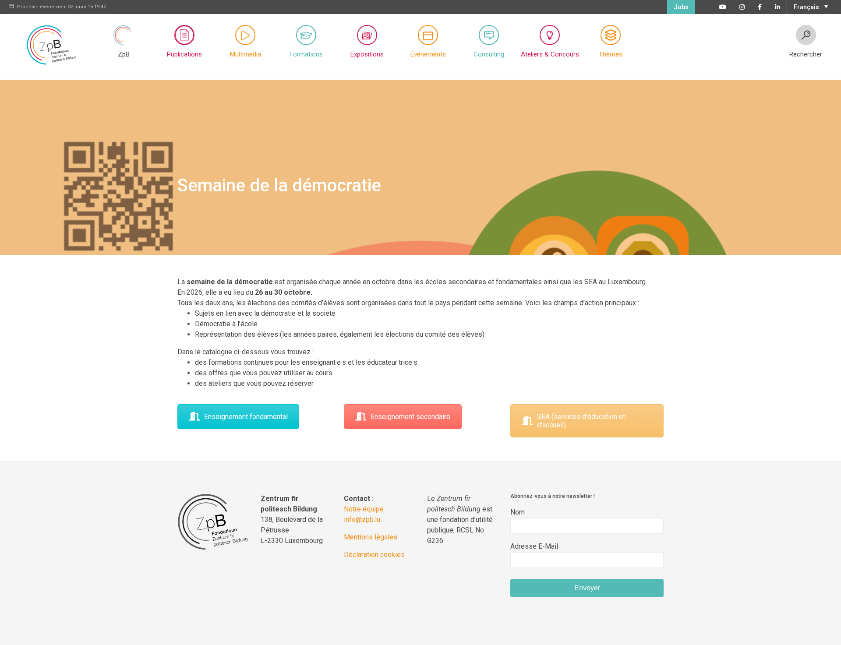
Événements (428, 54)
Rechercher (805, 54)
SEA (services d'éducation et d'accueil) (581, 420)
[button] (809, 6)
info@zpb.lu (362, 519)
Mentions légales (370, 537)
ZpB (124, 54)
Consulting (489, 54)
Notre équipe (364, 509)
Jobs (681, 7)
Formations (306, 54)
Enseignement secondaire (410, 416)
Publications (184, 54)
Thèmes (610, 54)
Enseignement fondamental (246, 416)
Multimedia (245, 54)
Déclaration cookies (374, 554)
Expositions (367, 54)
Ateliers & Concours (550, 54)
